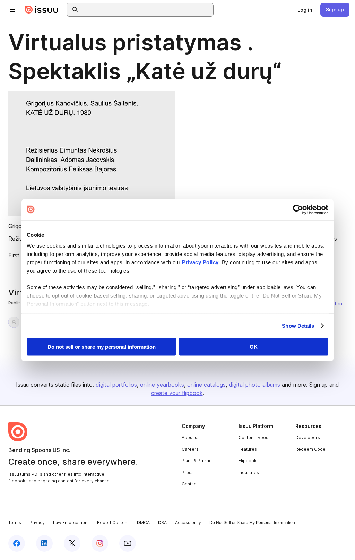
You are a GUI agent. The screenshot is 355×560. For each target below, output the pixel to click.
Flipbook (248, 460)
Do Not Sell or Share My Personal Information (252, 522)
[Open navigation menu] (12, 10)
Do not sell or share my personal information (101, 347)
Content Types (253, 437)
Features (248, 449)
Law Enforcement (71, 522)
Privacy (37, 522)
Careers (190, 449)
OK (254, 347)
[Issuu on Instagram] (100, 543)
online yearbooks (162, 384)
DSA (162, 522)
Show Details (298, 326)
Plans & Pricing (197, 460)
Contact (190, 483)
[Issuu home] (41, 10)
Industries (249, 472)
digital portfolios (116, 384)
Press (188, 472)
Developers (307, 437)
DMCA (143, 522)
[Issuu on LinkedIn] (44, 543)
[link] (305, 10)
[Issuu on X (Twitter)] (72, 543)
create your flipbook (177, 392)
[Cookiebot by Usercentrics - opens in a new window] (298, 209)
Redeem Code (310, 449)
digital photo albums (254, 384)
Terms (14, 522)
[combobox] (146, 9)
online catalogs (206, 384)
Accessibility (188, 522)
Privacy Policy (200, 262)
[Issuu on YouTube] (127, 543)
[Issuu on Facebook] (16, 543)
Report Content (113, 522)
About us (191, 437)
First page (21, 255)
